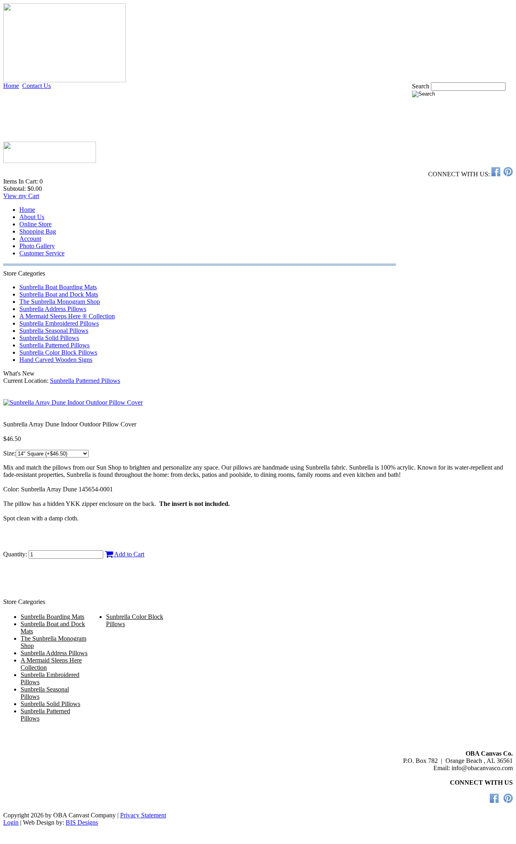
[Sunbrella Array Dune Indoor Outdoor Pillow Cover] (73, 402)
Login (11, 822)
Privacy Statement (143, 815)
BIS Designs (82, 822)
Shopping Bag (37, 231)
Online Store (35, 224)
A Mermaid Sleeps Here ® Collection (67, 316)
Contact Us (36, 85)
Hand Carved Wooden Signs (55, 359)
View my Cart (21, 195)
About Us (31, 216)
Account (30, 238)
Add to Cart (128, 554)
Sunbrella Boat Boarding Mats (58, 287)
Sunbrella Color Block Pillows (58, 352)
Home (11, 85)
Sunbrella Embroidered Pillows (59, 323)
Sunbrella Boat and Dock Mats (58, 294)
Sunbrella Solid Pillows (49, 337)
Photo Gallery (37, 245)
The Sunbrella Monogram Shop (59, 301)
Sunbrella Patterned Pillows (54, 345)
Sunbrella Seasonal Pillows (53, 330)
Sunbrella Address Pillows (52, 308)
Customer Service (41, 253)
